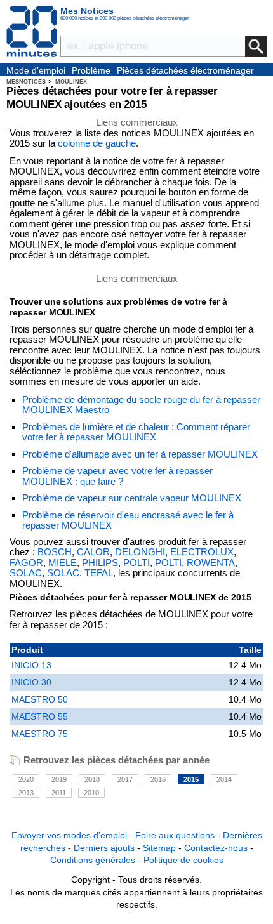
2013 (26, 792)
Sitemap (159, 848)
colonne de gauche (97, 143)
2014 (224, 779)
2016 (158, 779)
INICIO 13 (31, 665)
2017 (125, 779)
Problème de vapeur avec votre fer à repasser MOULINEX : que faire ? (117, 476)
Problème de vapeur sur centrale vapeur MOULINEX (131, 497)
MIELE (62, 563)
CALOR (93, 552)
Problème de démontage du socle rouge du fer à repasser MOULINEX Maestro (141, 405)
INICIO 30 (31, 682)
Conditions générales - (96, 860)
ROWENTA (211, 563)
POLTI (136, 563)
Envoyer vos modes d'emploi (69, 835)
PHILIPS (100, 563)
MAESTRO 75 (39, 734)
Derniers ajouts (104, 848)
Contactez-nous (216, 848)
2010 (91, 792)
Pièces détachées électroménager (185, 70)
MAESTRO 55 (39, 716)
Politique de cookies (183, 860)
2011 (58, 792)
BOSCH (54, 552)
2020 (26, 779)
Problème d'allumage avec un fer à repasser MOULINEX (140, 454)
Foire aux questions (175, 835)
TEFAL (98, 573)
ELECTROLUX (202, 552)
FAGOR (26, 563)
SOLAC (26, 573)
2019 (59, 779)
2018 (92, 779)
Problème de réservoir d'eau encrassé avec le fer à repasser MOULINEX (128, 520)
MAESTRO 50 (39, 699)
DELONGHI (140, 552)
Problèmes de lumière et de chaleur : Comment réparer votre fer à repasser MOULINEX (136, 432)
